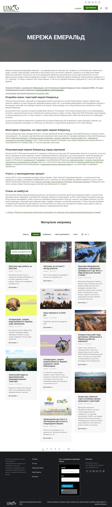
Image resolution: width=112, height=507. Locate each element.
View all (26, 234)
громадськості (29, 160)
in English (78, 8)
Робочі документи (62, 234)
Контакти (35, 476)
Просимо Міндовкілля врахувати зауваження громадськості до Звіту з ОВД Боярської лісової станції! (90, 270)
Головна (35, 459)
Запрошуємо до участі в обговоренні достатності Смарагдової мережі (55, 421)
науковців (41, 160)
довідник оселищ (76, 160)
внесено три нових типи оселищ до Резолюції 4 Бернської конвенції (63, 182)
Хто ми (34, 463)
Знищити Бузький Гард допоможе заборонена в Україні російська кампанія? (90, 338)
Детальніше (13, 287)
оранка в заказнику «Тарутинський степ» (70, 138)
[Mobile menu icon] (106, 8)
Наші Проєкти (36, 472)
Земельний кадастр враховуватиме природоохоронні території (18, 378)
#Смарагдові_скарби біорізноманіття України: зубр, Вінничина (21, 321)
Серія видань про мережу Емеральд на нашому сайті (27, 93)
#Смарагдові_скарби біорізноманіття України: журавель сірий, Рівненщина (55, 362)
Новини (36, 234)
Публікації (47, 234)
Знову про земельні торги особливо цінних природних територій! (89, 399)
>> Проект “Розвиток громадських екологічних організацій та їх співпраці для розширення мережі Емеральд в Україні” (53, 212)
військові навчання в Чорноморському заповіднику (32, 138)
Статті (75, 234)
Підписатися (67, 486)
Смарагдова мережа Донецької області (57, 164)
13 (69, 449)
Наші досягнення (37, 468)
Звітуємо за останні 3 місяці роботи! (53, 267)
